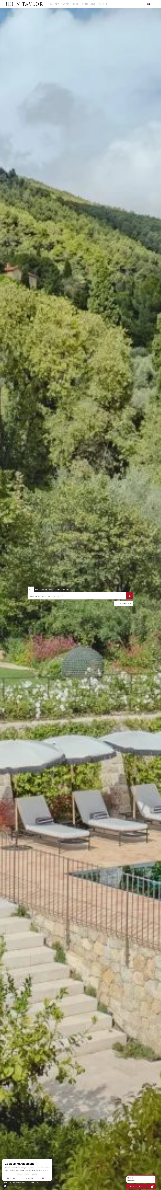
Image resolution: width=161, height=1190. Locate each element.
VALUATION (65, 4)
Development (62, 589)
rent (37, 589)
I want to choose (27, 1178)
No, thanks (11, 1178)
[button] (5, 1186)
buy (31, 589)
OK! (43, 1178)
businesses (47, 589)
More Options (124, 603)
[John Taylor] (24, 4)
